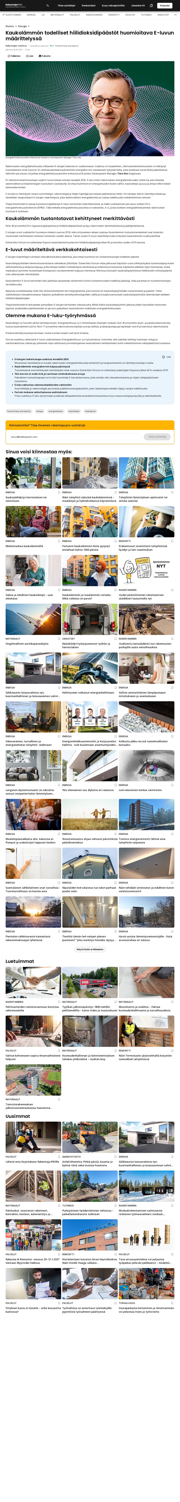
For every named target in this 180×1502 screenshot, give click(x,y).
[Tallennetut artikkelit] (151, 5)
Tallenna (15, 56)
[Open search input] (48, 5)
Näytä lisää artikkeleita (90, 949)
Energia (22, 26)
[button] (19, 411)
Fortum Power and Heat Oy (66, 46)
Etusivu (10, 26)
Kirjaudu (165, 5)
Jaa (31, 56)
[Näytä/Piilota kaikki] (175, 14)
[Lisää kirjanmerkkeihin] (59, 492)
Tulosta (46, 56)
